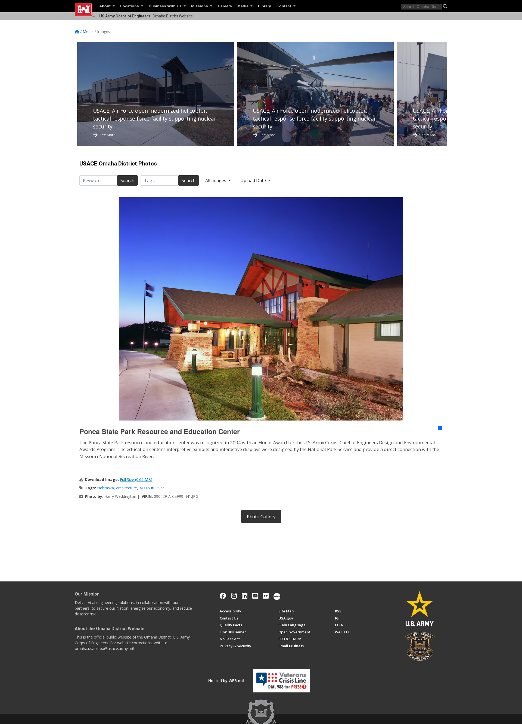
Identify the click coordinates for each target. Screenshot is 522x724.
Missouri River (151, 487)
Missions (200, 6)
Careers (225, 6)
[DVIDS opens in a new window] (277, 596)
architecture (126, 487)
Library (264, 6)
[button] (445, 6)
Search (127, 180)
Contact (284, 6)
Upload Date (253, 180)
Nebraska (105, 487)
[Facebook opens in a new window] (223, 596)
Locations (130, 6)
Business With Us (166, 6)
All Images (216, 180)
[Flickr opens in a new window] (266, 596)
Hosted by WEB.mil (226, 680)
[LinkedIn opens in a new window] (244, 596)
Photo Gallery (261, 516)
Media (243, 6)
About (105, 6)
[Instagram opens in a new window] (234, 596)
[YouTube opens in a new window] (255, 596)
